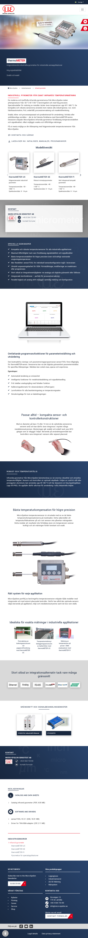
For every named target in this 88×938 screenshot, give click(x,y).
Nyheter (14, 897)
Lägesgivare (53, 876)
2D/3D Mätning (55, 882)
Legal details (33, 933)
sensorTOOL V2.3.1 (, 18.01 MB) (25, 819)
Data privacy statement (51, 933)
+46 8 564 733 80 (29, 217)
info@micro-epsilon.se (59, 906)
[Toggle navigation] (82, 9)
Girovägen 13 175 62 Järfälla (56, 898)
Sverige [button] (79, 2)
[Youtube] (26, 926)
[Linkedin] (31, 926)
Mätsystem (53, 885)
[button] (5, 933)
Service (14, 906)
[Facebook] (21, 926)
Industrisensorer (55, 879)
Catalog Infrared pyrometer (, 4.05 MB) (28, 802)
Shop (13, 909)
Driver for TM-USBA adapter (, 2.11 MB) (28, 823)
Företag (14, 900)
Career (13, 903)
